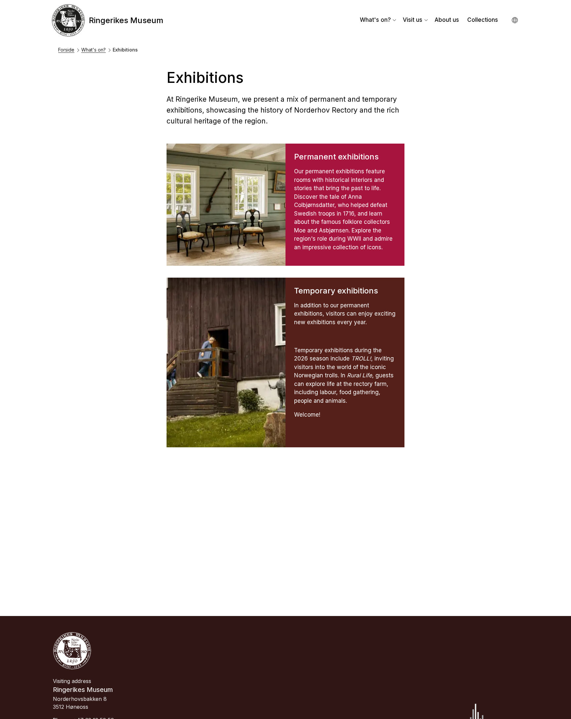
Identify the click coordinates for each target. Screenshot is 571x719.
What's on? (375, 20)
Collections (482, 20)
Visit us (412, 20)
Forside (66, 49)
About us (447, 20)
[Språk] (515, 20)
